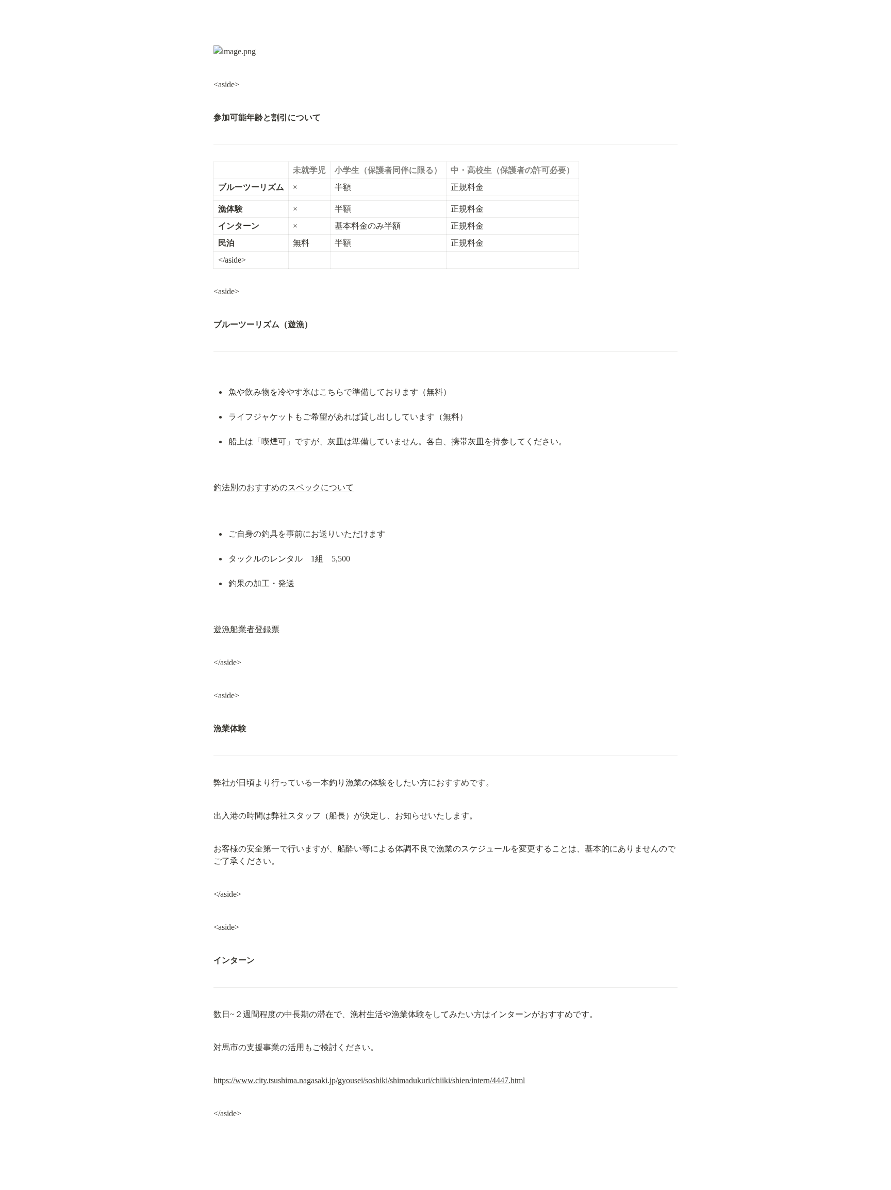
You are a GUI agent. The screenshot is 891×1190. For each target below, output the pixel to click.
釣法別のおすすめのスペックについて (283, 487)
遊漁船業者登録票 (246, 629)
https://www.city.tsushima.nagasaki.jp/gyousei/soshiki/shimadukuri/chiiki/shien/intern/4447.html (369, 1080)
